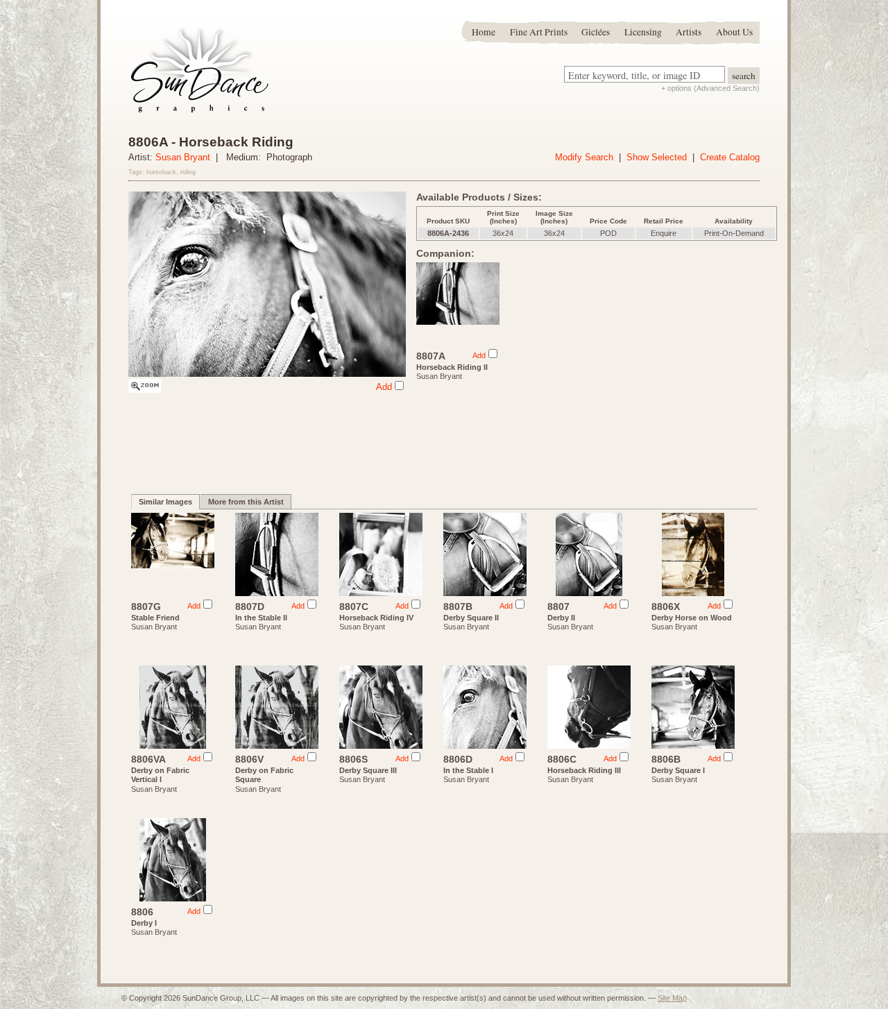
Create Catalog (730, 157)
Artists (688, 32)
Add (384, 387)
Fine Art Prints (538, 32)
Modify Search (584, 157)
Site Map (672, 998)
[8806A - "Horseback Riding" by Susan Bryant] (144, 389)
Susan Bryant (182, 157)
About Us (734, 32)
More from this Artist (246, 502)
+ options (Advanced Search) (710, 88)
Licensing (643, 32)
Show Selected (656, 157)
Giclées (595, 32)
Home (483, 32)
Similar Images (165, 502)
